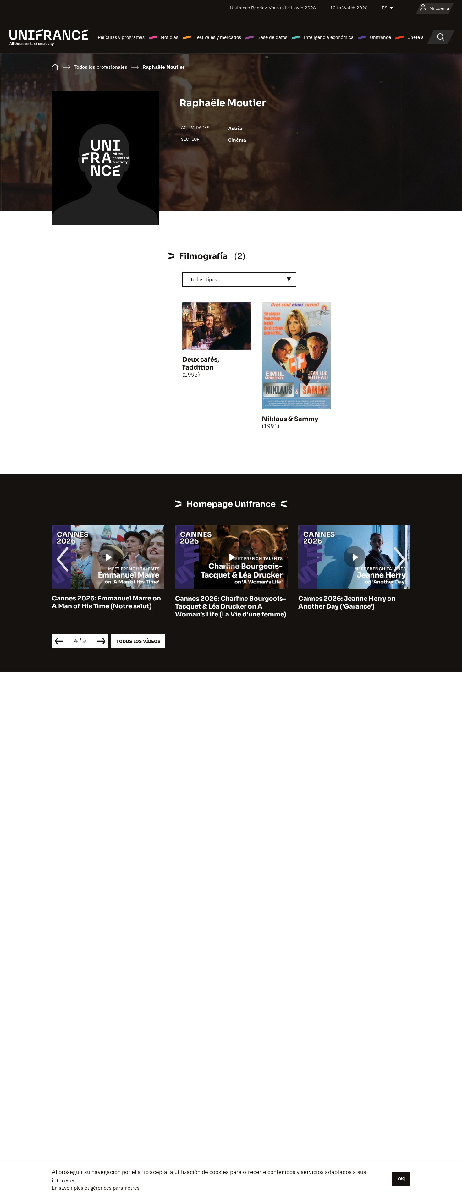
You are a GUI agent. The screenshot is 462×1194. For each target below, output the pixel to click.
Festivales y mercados (218, 37)
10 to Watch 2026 (349, 8)
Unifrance (380, 37)
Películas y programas (121, 37)
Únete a (415, 37)
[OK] (401, 1179)
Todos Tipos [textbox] (203, 279)
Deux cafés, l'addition (200, 363)
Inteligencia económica (329, 37)
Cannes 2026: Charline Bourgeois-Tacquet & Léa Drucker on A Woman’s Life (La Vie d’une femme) (230, 606)
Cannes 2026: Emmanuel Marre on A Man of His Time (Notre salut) (106, 603)
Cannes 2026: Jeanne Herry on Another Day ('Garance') (347, 603)
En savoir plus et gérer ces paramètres (96, 1188)
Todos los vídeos (138, 641)
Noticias (169, 37)
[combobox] (239, 279)
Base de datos (272, 37)
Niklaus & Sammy (290, 419)
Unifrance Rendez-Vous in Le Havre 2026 (273, 8)
